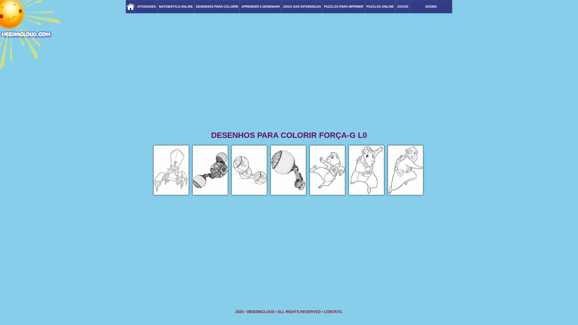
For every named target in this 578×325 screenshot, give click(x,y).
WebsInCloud (261, 312)
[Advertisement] (289, 94)
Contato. (333, 312)
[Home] (131, 6)
